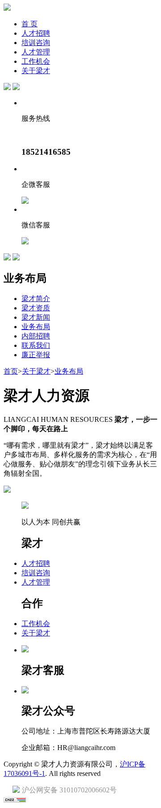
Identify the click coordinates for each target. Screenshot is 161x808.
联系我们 (35, 345)
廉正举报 (35, 355)
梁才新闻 (35, 317)
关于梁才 (35, 70)
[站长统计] (15, 800)
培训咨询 (35, 42)
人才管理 (35, 52)
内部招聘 (35, 336)
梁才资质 (35, 308)
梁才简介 (35, 298)
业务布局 (35, 326)
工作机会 (35, 61)
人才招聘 (35, 33)
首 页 (29, 24)
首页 (11, 371)
